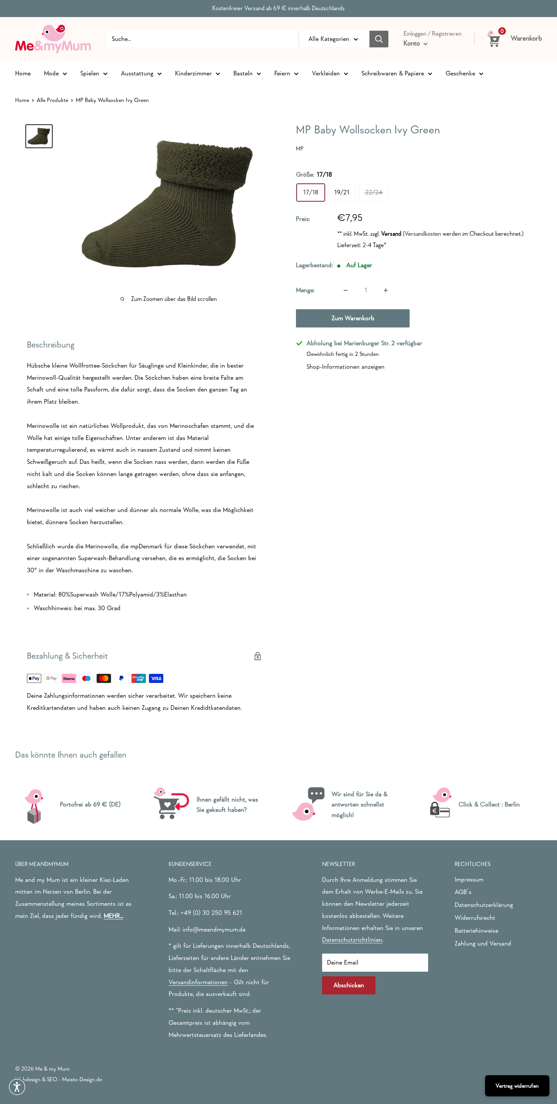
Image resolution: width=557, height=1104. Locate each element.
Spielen (89, 73)
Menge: (305, 290)
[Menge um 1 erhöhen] (386, 290)
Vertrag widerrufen (517, 1085)
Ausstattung (137, 73)
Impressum (469, 879)
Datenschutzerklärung (484, 905)
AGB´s (463, 892)
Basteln (243, 73)
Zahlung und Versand (483, 943)
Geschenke (460, 73)
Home (23, 73)
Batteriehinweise (476, 930)
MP (300, 148)
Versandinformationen (198, 982)
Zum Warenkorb (353, 318)
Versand (391, 234)
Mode (51, 73)
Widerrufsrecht (475, 918)
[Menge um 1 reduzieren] (346, 290)
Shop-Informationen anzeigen (346, 366)
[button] (17, 1086)
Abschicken (348, 985)
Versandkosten (423, 234)
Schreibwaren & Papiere (392, 73)
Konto (413, 43)
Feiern (282, 73)
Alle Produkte (52, 100)
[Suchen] (378, 39)
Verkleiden (326, 73)
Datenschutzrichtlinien (352, 939)
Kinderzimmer (193, 73)
